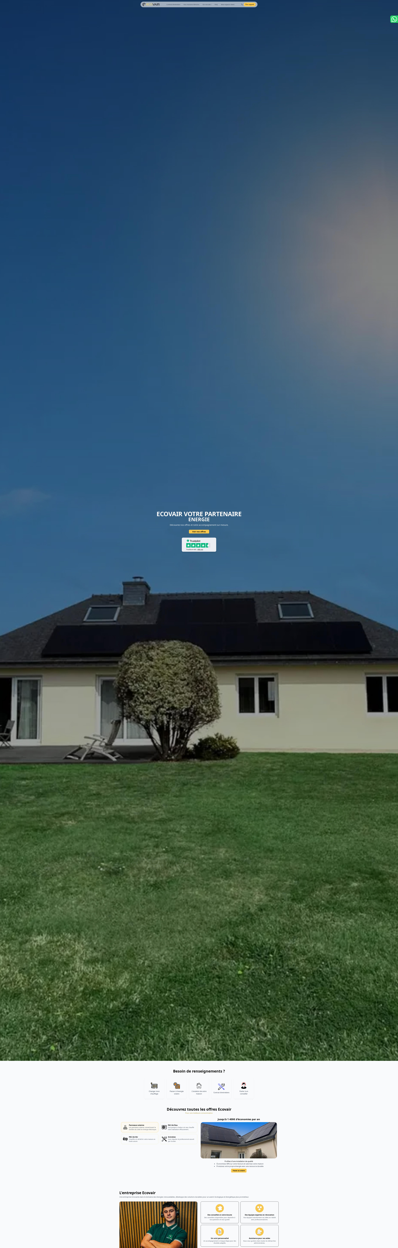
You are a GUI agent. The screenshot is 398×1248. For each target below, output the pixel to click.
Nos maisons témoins (191, 4)
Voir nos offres (199, 531)
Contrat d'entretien (173, 4)
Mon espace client (227, 4)
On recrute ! (207, 4)
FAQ (216, 4)
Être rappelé (249, 4)
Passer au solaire (239, 1171)
